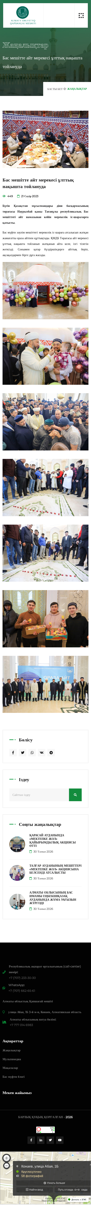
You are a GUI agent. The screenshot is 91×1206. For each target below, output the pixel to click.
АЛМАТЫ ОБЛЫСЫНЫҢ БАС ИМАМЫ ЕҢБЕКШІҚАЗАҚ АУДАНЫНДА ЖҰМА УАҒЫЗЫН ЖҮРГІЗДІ (52, 898)
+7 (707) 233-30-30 (22, 978)
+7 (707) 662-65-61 (21, 991)
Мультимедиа (12, 1059)
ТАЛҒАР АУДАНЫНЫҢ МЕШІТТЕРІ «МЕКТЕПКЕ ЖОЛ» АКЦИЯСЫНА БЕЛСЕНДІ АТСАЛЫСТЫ (55, 869)
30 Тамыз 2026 (43, 851)
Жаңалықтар (12, 1050)
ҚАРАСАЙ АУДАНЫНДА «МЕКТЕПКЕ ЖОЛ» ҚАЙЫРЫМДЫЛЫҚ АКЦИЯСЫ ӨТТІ (52, 840)
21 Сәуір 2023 (29, 196)
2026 (69, 1117)
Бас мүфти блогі (14, 1077)
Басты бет (55, 89)
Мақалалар (10, 1068)
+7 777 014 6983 (21, 1025)
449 (10, 196)
